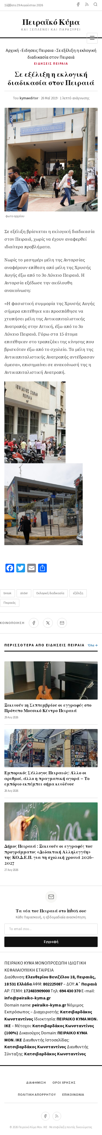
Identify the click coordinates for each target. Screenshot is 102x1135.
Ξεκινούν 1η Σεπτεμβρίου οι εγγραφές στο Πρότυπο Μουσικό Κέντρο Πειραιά (47, 707)
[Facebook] (78, 5)
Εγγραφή (51, 941)
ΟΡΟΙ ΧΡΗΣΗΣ (64, 1082)
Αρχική (12, 50)
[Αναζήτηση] (95, 5)
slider (24, 593)
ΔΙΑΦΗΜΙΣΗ (36, 1082)
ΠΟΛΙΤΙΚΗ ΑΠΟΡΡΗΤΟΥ (37, 1094)
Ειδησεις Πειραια (37, 50)
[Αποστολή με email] (62, 623)
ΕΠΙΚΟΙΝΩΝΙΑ (73, 1094)
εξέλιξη (78, 593)
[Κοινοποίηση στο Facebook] (34, 623)
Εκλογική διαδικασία (50, 593)
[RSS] (56, 1116)
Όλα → (93, 645)
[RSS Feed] (87, 5)
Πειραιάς (10, 603)
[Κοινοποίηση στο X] (48, 623)
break (7, 593)
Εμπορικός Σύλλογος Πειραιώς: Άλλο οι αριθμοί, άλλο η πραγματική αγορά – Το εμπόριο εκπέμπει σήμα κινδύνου (46, 778)
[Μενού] (92, 38)
